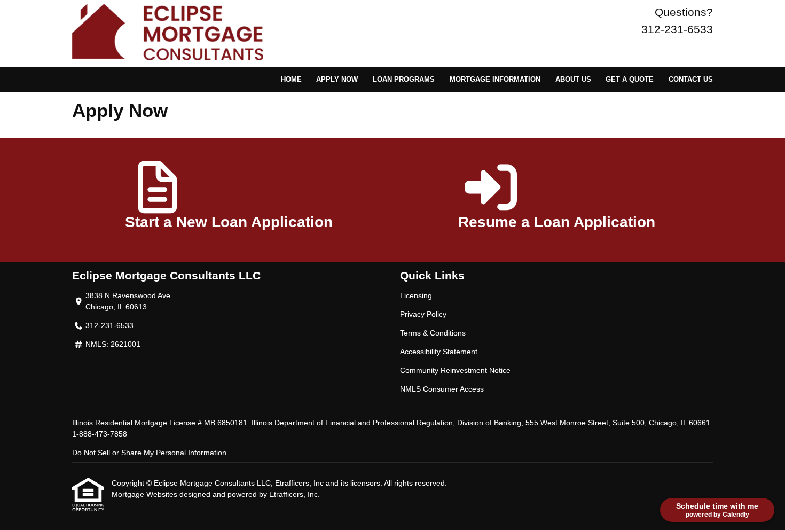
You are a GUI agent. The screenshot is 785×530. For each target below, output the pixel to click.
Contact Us (691, 79)
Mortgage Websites (145, 494)
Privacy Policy (423, 314)
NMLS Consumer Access (442, 389)
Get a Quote (630, 79)
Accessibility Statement (438, 351)
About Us (573, 79)
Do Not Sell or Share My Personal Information (149, 452)
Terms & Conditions (433, 333)
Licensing (416, 295)
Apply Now (337, 79)
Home (291, 79)
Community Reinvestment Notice (455, 370)
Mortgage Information (495, 79)
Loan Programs (404, 79)
